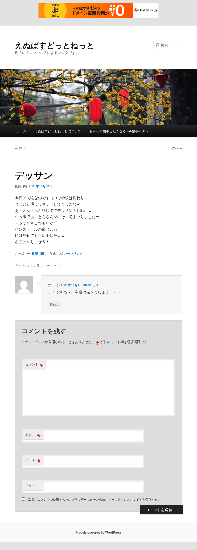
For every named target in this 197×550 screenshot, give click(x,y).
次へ (177, 148)
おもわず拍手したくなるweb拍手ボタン (119, 131)
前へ (20, 148)
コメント (34, 364)
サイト (30, 485)
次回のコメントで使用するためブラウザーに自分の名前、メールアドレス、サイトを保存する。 (94, 499)
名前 (33, 435)
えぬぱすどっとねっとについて (57, 131)
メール (33, 460)
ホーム (21, 131)
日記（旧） (39, 253)
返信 (54, 304)
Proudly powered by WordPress (98, 532)
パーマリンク (73, 253)
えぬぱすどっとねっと (54, 44)
